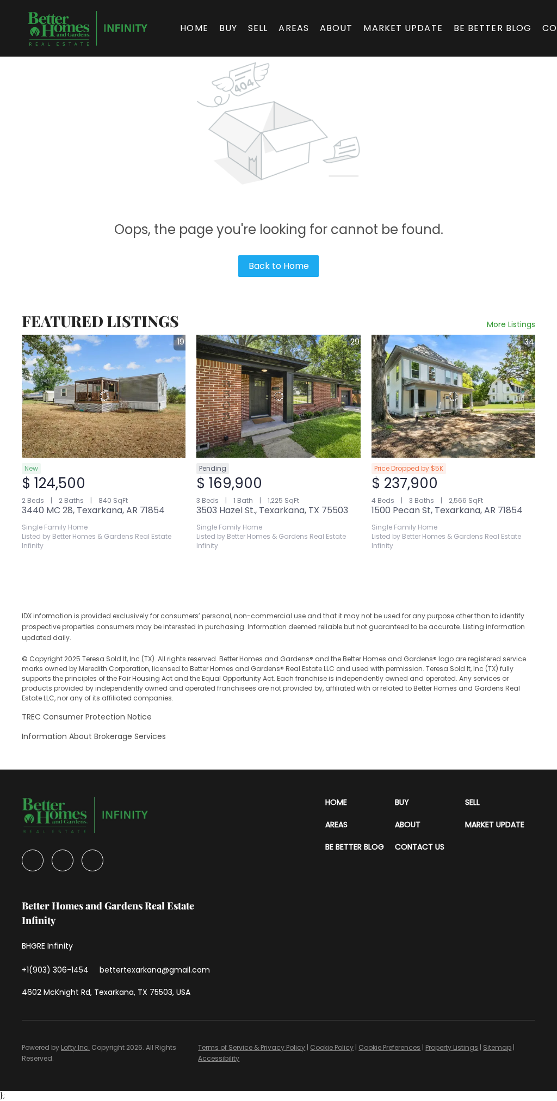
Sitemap (497, 1047)
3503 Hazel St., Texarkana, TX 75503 (272, 510)
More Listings (511, 324)
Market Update (402, 28)
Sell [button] (258, 28)
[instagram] (62, 860)
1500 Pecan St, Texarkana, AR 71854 (447, 510)
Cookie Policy (332, 1047)
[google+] (92, 860)
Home (194, 28)
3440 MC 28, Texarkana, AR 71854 (93, 510)
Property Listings (451, 1047)
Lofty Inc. (75, 1047)
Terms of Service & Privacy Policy (251, 1047)
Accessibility (218, 1058)
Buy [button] (228, 28)
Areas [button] (293, 28)
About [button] (336, 28)
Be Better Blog (492, 28)
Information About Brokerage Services (94, 736)
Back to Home (279, 266)
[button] (87, 28)
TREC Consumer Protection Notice (87, 716)
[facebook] (33, 860)
